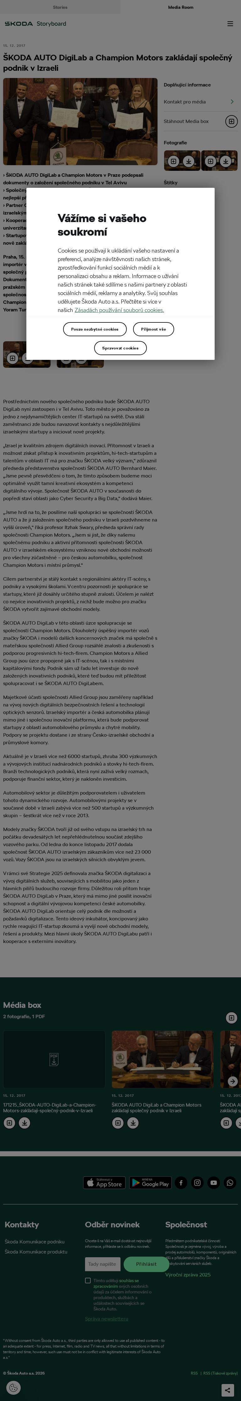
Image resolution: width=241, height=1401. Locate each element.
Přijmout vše (153, 329)
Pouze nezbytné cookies (95, 329)
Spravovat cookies (120, 347)
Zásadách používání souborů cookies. (119, 310)
